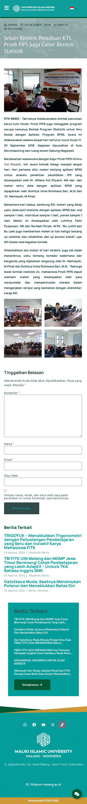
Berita (63, 25)
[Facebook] (34, 724)
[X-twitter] (52, 724)
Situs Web (11, 475)
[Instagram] (25, 724)
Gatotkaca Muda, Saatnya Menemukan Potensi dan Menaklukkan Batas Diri (42, 583)
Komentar (12, 392)
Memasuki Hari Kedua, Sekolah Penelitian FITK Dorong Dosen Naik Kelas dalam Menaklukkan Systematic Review (42, 672)
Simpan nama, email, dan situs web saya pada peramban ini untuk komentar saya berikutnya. (36, 497)
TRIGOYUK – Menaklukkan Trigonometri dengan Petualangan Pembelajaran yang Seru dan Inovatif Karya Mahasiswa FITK (43, 541)
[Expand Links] (77, 794)
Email (9, 459)
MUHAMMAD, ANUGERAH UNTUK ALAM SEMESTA (39, 662)
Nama (9, 443)
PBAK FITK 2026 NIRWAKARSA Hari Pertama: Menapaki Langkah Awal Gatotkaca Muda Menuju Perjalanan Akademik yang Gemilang (43, 652)
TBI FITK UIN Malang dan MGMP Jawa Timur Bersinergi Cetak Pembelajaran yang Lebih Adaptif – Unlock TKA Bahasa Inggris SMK (41, 564)
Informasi (43, 590)
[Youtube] (43, 724)
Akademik (35, 552)
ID (76, 8)
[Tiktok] (62, 724)
